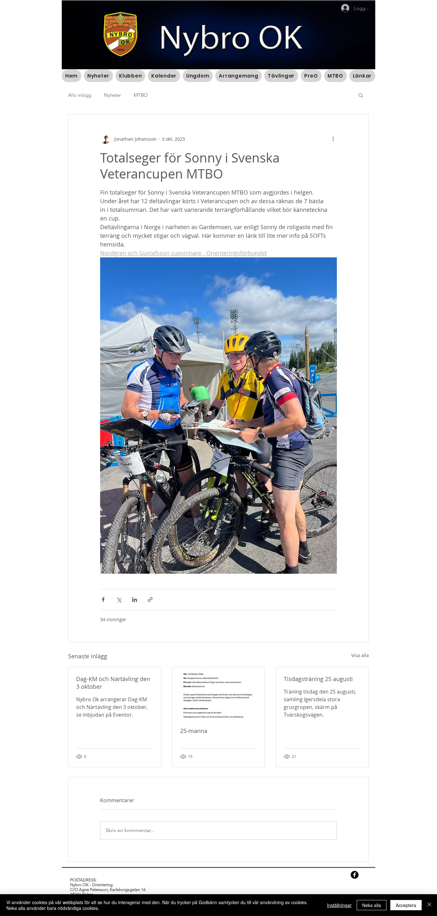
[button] (361, 94)
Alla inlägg (79, 95)
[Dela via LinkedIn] (134, 599)
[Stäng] (429, 905)
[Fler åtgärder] (333, 139)
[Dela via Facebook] (103, 599)
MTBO (141, 95)
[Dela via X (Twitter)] (119, 599)
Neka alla (371, 905)
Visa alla (360, 655)
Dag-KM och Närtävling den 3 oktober (113, 682)
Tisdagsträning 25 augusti (318, 679)
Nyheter (112, 95)
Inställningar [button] (339, 905)
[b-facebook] (355, 875)
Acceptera (406, 905)
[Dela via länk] (150, 599)
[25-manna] (218, 693)
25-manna (193, 731)
